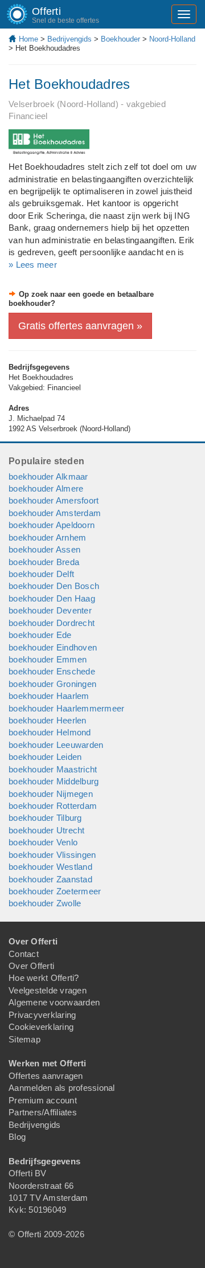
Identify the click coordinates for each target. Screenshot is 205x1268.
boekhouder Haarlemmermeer (66, 708)
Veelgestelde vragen (48, 990)
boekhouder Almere (46, 488)
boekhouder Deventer (50, 610)
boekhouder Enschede (52, 671)
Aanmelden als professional (62, 1088)
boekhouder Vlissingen (52, 855)
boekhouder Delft (41, 574)
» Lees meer (33, 264)
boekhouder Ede (40, 635)
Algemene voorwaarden (54, 1002)
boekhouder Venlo (43, 842)
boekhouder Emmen (48, 659)
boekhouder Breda (44, 562)
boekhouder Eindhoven (53, 647)
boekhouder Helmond (50, 732)
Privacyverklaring (42, 1015)
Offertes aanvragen (46, 1076)
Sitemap (24, 1039)
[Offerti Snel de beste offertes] (8, 14)
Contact (24, 954)
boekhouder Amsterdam (55, 513)
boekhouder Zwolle (45, 903)
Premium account (43, 1100)
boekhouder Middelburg (54, 781)
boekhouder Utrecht (47, 830)
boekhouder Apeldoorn (52, 525)
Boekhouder (120, 39)
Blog (17, 1137)
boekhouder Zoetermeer (55, 891)
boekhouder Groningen (52, 684)
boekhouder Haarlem (49, 696)
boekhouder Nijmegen (51, 794)
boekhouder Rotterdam (53, 806)
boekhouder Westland (50, 867)
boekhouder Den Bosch (54, 586)
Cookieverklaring (41, 1027)
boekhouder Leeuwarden (56, 745)
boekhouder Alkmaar (48, 476)
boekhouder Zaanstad (50, 879)
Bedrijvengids (69, 39)
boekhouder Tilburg (45, 818)
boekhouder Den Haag (52, 598)
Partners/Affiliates (43, 1112)
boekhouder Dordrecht (52, 623)
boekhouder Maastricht (53, 769)
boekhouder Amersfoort (54, 500)
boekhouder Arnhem (47, 537)
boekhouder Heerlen (48, 720)
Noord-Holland (172, 39)
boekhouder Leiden (45, 757)
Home (28, 39)
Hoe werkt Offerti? (44, 978)
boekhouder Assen (44, 549)
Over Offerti (31, 966)
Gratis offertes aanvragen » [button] (80, 326)
